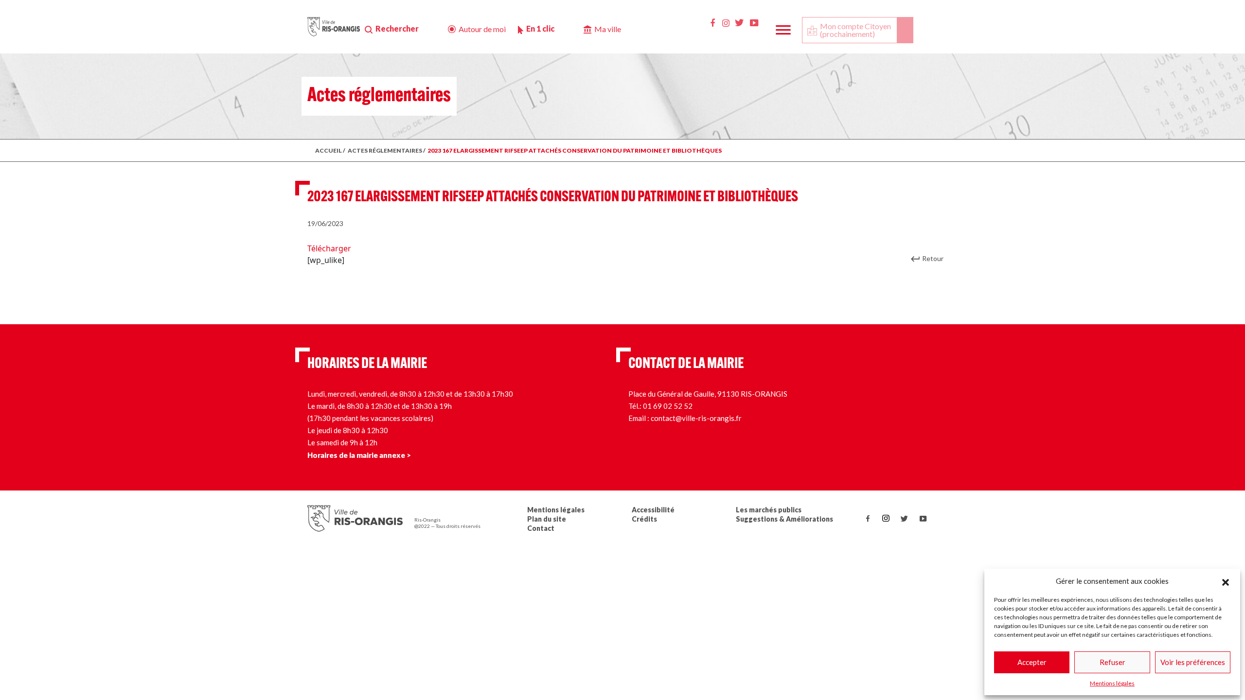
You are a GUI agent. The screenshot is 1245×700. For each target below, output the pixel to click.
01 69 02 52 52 (668, 406)
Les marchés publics (768, 510)
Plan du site (546, 519)
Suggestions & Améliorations (784, 519)
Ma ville (607, 29)
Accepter (1032, 662)
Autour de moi (482, 29)
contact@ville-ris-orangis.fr (696, 418)
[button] (1225, 581)
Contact (540, 528)
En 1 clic (540, 28)
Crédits (644, 519)
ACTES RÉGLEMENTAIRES (385, 150)
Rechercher (397, 28)
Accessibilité (653, 510)
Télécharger (329, 248)
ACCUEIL (328, 150)
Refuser (1112, 662)
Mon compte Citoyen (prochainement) (855, 29)
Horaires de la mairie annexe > (359, 455)
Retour (932, 258)
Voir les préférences (1192, 662)
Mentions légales (1112, 683)
